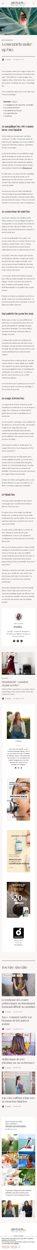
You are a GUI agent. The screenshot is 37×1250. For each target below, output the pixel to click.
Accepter (6, 1247)
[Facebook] (15, 768)
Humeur (20, 975)
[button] (3, 4)
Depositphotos (18, 945)
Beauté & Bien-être (7, 40)
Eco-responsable (23, 1073)
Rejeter (14, 1247)
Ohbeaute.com (27, 168)
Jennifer (18, 627)
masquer (14, 102)
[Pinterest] (21, 768)
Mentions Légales (18, 1236)
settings (16, 1243)
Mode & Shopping (9, 654)
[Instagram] (18, 768)
